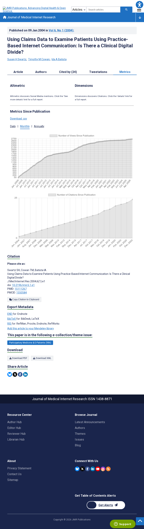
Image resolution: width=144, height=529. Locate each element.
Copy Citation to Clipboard (25, 299)
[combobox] (103, 10)
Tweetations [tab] (98, 72)
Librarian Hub (16, 439)
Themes (80, 433)
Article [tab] (18, 72)
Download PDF (19, 358)
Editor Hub (14, 428)
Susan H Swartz (16, 59)
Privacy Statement (19, 468)
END (10, 313)
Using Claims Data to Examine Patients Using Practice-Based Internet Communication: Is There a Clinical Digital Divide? (70, 45)
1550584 (21, 292)
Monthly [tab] (25, 126)
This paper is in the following (49, 335)
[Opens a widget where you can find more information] (123, 524)
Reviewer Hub (16, 433)
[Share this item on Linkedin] (25, 374)
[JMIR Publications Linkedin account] (92, 469)
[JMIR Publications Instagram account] (103, 469)
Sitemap (12, 480)
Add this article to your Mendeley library (30, 328)
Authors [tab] (41, 72)
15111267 (21, 288)
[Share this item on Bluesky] (9, 374)
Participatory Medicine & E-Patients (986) (30, 342)
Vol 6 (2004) (61, 30)
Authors (80, 428)
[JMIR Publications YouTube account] (97, 469)
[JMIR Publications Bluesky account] (77, 469)
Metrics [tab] (124, 72)
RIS (9, 323)
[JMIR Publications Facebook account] (87, 469)
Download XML (43, 358)
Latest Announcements (90, 422)
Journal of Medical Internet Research (31, 17)
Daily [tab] (13, 126)
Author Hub (14, 422)
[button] (139, 4)
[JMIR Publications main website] (35, 10)
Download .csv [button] (18, 118)
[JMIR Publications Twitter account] (82, 469)
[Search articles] (126, 10)
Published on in (41, 30)
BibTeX (11, 318)
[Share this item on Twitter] (15, 374)
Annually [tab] (39, 126)
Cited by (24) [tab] (68, 72)
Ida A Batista (59, 59)
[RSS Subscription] (108, 469)
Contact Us (14, 474)
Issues (79, 439)
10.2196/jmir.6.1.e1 (23, 285)
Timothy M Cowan (39, 59)
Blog (78, 445)
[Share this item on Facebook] (20, 374)
